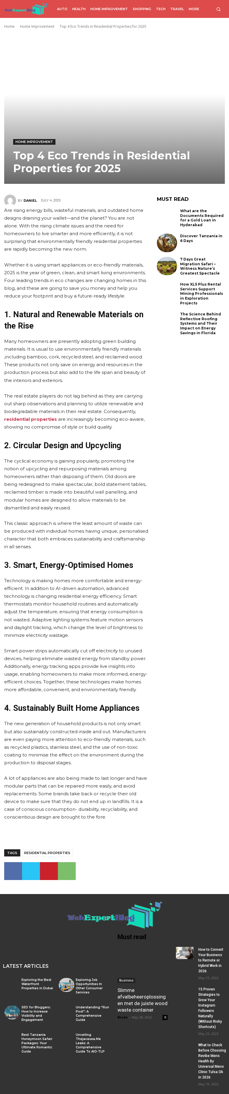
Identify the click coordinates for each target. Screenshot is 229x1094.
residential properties (47, 853)
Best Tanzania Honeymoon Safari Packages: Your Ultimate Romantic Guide (36, 1043)
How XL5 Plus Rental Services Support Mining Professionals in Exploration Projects (201, 293)
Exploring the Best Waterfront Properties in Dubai (37, 984)
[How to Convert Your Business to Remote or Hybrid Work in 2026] (185, 953)
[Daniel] (11, 201)
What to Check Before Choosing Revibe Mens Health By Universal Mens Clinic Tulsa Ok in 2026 (212, 1061)
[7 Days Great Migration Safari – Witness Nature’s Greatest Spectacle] (167, 266)
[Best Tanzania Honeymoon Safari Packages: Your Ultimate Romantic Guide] (12, 1040)
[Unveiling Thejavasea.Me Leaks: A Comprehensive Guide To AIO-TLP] (66, 1040)
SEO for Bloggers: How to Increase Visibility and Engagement (36, 1013)
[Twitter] (31, 871)
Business (126, 980)
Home (9, 26)
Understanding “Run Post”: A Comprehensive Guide (92, 1013)
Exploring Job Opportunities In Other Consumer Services (89, 986)
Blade (122, 1017)
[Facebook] (13, 871)
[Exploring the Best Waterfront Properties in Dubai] (12, 985)
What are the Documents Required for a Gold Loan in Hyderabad (202, 218)
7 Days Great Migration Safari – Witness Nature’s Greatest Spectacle (200, 266)
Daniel (30, 200)
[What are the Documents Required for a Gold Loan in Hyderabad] (167, 218)
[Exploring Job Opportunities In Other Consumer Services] (66, 985)
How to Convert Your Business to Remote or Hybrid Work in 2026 (210, 960)
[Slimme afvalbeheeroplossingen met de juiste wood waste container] (142, 965)
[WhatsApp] (67, 871)
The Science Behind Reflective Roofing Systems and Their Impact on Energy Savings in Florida (200, 323)
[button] (218, 9)
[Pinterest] (49, 871)
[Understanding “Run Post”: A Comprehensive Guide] (66, 1012)
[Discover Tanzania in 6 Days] (167, 243)
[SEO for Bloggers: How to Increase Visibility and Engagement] (12, 1012)
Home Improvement (37, 26)
